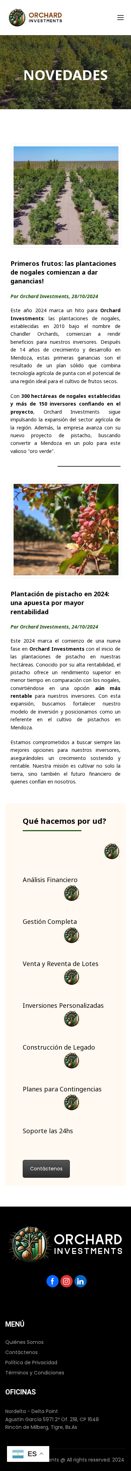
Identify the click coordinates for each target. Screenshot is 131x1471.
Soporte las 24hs (48, 1129)
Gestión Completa (50, 920)
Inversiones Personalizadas (63, 1004)
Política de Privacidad (31, 1362)
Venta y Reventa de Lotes (61, 962)
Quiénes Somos (24, 1342)
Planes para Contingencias (62, 1087)
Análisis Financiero (50, 878)
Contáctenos (46, 1168)
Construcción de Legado (59, 1045)
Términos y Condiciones (34, 1372)
